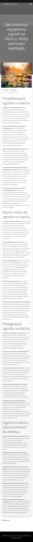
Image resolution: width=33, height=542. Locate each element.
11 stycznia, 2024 (12, 92)
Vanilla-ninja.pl (11, 4)
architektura (13, 90)
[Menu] (30, 4)
